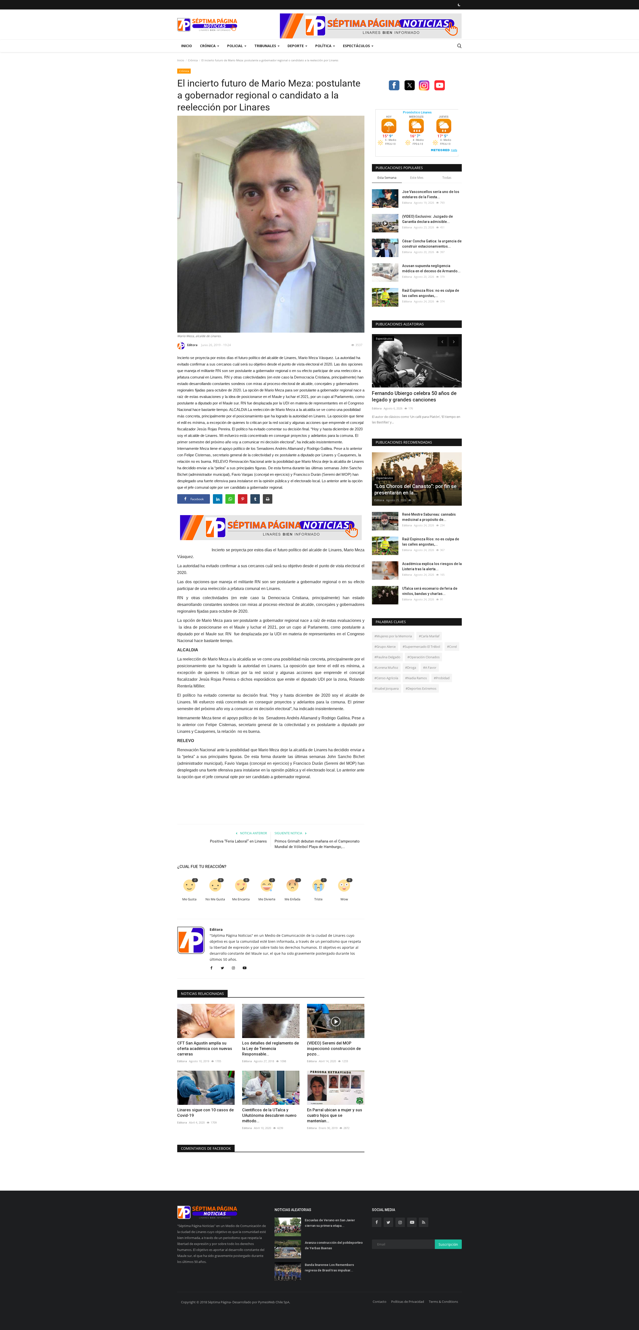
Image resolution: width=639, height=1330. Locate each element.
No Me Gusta (215, 899)
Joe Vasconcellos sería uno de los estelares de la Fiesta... (430, 194)
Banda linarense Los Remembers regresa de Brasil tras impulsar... (329, 1267)
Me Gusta (189, 899)
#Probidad (442, 678)
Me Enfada (292, 899)
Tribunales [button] (265, 45)
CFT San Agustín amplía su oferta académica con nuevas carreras (204, 1048)
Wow (344, 899)
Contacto (379, 1301)
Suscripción (448, 1244)
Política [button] (323, 45)
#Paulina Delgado (387, 657)
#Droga (410, 667)
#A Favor (429, 667)
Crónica (193, 60)
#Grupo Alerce (385, 646)
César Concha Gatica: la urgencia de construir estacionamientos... (432, 243)
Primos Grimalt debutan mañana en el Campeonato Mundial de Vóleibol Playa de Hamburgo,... (317, 844)
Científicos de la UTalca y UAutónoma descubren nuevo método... (269, 1115)
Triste (318, 899)
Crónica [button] (208, 45)
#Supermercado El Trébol (421, 646)
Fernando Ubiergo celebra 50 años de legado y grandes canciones (414, 396)
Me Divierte (266, 899)
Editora (192, 345)
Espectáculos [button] (357, 45)
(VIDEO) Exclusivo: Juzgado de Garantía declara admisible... (427, 219)
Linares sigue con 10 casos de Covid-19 (205, 1113)
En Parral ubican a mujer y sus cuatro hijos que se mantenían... (334, 1115)
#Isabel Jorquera (386, 688)
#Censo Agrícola (386, 678)
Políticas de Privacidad (407, 1301)
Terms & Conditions (443, 1301)
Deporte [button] (296, 45)
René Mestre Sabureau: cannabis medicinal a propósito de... (429, 517)
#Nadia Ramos (416, 678)
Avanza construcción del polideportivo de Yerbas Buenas (334, 1245)
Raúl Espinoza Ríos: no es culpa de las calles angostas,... (430, 293)
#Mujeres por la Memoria (393, 636)
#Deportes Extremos (421, 688)
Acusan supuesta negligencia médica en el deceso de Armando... (431, 268)
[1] (459, 4)
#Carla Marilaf (429, 636)
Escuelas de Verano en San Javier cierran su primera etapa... (330, 1223)
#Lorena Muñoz (386, 667)
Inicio (186, 45)
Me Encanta (241, 899)
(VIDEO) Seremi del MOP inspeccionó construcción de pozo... (334, 1048)
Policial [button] (235, 45)
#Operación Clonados (423, 657)
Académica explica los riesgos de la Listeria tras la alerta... (432, 566)
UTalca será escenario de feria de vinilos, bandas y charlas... (429, 591)
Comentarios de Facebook (206, 1148)
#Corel (452, 646)
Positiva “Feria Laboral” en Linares (238, 841)
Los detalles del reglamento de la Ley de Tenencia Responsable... (270, 1048)
